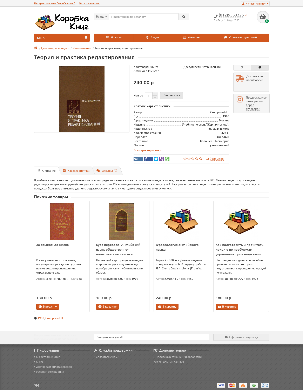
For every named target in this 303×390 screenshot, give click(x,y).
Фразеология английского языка (177, 247)
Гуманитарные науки (55, 48)
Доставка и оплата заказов (54, 366)
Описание (49, 170)
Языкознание (82, 48)
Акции (154, 37)
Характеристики (78, 170)
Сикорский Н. (54, 318)
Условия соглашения (50, 371)
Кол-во (138, 95)
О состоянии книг (89, 3)
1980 (41, 318)
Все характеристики (148, 150)
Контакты (193, 37)
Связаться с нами (107, 356)
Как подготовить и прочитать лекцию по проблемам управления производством (239, 249)
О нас (39, 361)
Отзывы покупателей (243, 37)
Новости (116, 37)
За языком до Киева (52, 245)
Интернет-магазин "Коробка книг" (54, 3)
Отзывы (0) (109, 170)
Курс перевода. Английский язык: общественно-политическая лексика (118, 249)
